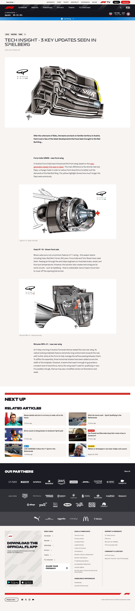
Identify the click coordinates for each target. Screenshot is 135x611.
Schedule (22, 7)
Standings (47, 7)
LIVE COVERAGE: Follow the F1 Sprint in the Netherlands (39, 450)
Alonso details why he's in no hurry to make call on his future (43, 416)
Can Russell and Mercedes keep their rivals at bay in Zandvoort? (107, 434)
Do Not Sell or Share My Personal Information (85, 571)
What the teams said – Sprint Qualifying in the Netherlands (104, 416)
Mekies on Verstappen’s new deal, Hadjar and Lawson (107, 449)
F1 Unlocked (84, 7)
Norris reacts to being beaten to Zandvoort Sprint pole (43, 431)
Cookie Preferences (81, 585)
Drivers (60, 7)
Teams (71, 7)
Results (34, 7)
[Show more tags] (25, 34)
